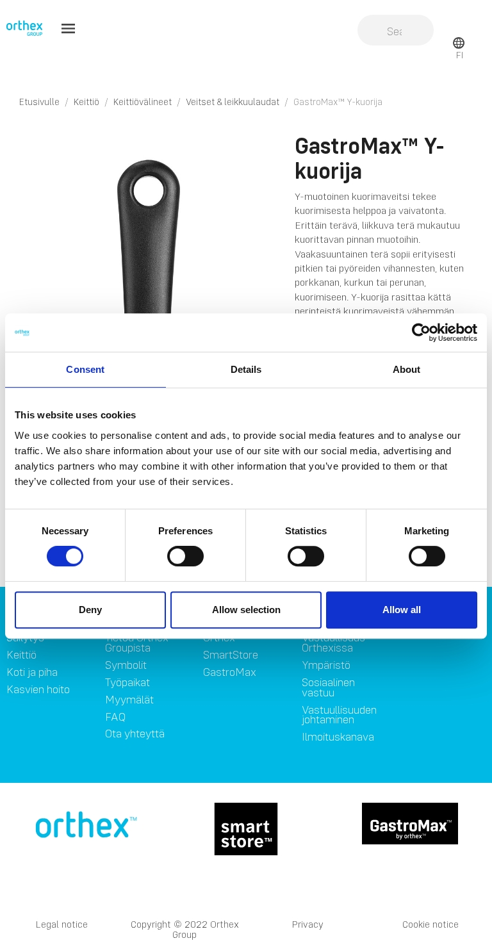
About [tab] (407, 369)
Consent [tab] (85, 369)
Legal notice (62, 924)
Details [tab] (246, 369)
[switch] (185, 556)
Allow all (401, 609)
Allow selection (246, 609)
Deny (90, 609)
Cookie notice (430, 924)
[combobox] (395, 31)
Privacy (308, 924)
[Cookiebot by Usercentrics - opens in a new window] (421, 332)
